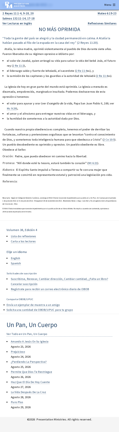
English (15, 258)
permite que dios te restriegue (31, 372)
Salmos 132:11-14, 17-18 (18, 18)
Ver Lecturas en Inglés (17, 23)
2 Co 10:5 (109, 139)
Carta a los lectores (23, 241)
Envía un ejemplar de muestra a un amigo (33, 305)
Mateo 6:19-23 (107, 13)
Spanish (16, 263)
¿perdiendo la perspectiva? (29, 362)
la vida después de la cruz (28, 392)
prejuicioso (18, 351)
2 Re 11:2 (18, 65)
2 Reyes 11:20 (87, 43)
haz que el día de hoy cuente (30, 382)
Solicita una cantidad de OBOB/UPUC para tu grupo (40, 310)
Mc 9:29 (11, 108)
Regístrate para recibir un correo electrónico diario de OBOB (50, 289)
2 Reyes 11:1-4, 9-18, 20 (18, 13)
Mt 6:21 (92, 163)
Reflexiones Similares (102, 23)
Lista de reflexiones (23, 236)
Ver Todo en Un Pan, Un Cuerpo (27, 334)
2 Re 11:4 (81, 71)
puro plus (17, 402)
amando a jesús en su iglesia (29, 341)
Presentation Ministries (21, 4)
